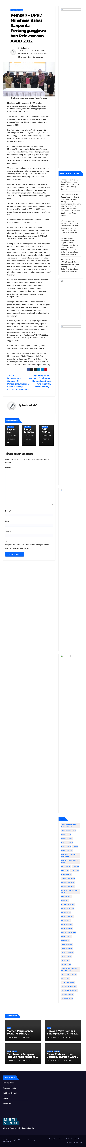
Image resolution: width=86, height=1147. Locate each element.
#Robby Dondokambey (35, 57)
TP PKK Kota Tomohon (69, 974)
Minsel (14, 1051)
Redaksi (6, 1098)
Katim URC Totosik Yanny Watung (69, 891)
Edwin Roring (65, 866)
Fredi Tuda (65, 870)
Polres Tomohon (66, 928)
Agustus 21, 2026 (54, 1037)
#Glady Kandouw (33, 54)
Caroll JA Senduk (67, 843)
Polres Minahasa (66, 924)
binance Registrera (68, 180)
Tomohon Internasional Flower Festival (69, 969)
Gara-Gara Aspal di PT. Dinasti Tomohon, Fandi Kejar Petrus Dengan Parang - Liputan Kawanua (70, 199)
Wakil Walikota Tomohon (69, 990)
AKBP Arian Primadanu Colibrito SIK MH (69, 826)
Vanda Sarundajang (67, 982)
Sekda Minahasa (66, 944)
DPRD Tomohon (66, 850)
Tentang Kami (8, 1083)
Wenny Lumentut (67, 998)
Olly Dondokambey (67, 904)
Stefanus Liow (66, 964)
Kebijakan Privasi (10, 1093)
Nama (8, 511)
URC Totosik (65, 978)
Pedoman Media (9, 1088)
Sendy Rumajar (66, 956)
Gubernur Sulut (66, 874)
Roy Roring (65, 940)
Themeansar (7, 1141)
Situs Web (9, 531)
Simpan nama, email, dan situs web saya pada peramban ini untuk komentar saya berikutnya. (27, 546)
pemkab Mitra (66, 912)
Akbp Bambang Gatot (68, 831)
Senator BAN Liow (67, 952)
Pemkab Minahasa (67, 908)
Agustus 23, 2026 (14, 1037)
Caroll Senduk (66, 847)
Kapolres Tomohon (67, 886)
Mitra (49, 1028)
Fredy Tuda (75, 870)
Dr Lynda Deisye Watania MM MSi (69, 861)
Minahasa (20, 10)
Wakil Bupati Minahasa (68, 986)
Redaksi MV (25, 48)
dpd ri (75, 847)
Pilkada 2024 (65, 920)
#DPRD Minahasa (39, 50)
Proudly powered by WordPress (13, 1140)
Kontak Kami (8, 1103)
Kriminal (57, 1051)
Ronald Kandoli (66, 936)
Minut (9, 1028)
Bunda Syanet (66, 835)
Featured (76, 866)
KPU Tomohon (66, 896)
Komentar (9, 467)
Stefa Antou (65, 960)
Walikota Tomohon (67, 994)
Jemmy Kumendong (68, 878)
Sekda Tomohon (66, 948)
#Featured (22, 54)
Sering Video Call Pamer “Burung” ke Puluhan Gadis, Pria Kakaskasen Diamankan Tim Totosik (70, 249)
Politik (13, 10)
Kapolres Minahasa (67, 882)
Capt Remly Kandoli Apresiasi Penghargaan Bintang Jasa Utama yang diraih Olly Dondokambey (40, 381)
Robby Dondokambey (68, 932)
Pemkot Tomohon (67, 916)
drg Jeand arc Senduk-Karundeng (69, 855)
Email (8, 521)
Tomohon (45, 426)
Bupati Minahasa (66, 839)
